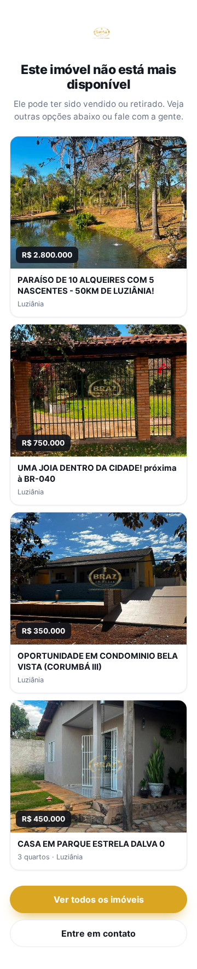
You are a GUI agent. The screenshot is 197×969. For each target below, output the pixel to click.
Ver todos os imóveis (99, 899)
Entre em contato (98, 933)
